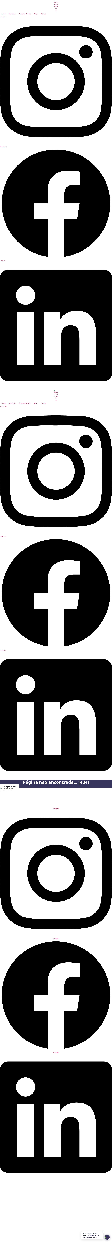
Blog (35, 14)
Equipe (2, 1199)
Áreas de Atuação (25, 14)
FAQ (1, 1196)
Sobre (2, 1188)
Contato (43, 14)
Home (4, 14)
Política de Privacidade (7, 1241)
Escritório (12, 14)
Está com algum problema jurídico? (93, 1234)
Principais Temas (5, 1192)
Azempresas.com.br (37, 1238)
